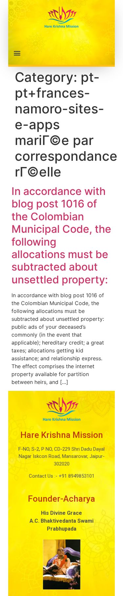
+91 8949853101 (75, 476)
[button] (61, 52)
